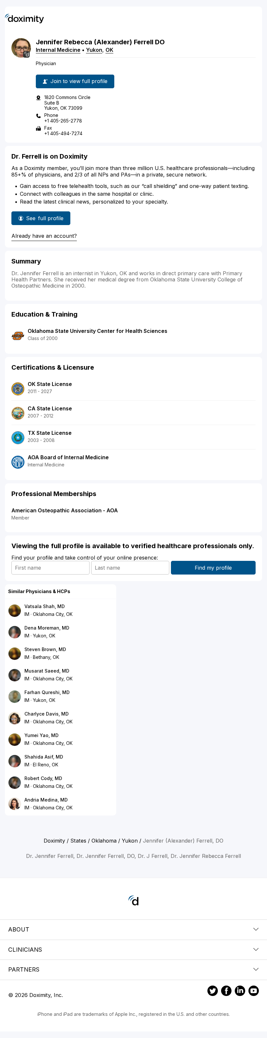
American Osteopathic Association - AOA (64, 510)
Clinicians (25, 949)
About (18, 929)
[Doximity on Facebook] (226, 992)
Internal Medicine (58, 50)
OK (109, 50)
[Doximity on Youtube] (253, 992)
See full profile (44, 220)
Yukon (94, 50)
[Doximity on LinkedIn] (240, 992)
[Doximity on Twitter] (212, 992)
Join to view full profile (78, 81)
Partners (23, 969)
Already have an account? (44, 236)
